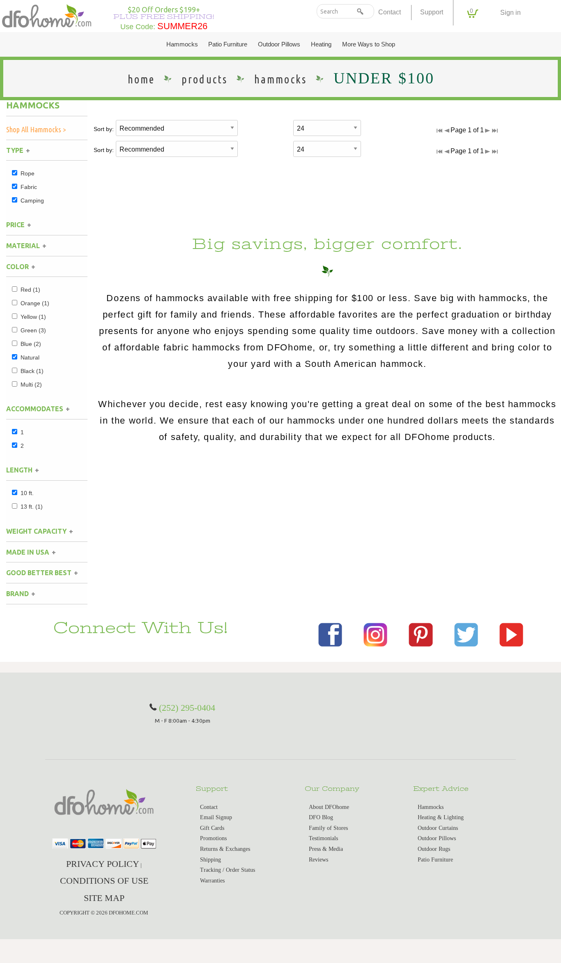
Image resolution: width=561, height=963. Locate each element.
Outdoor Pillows (279, 44)
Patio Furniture (227, 44)
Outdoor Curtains (438, 828)
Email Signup (216, 817)
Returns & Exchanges (225, 849)
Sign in (510, 12)
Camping (32, 200)
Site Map (104, 898)
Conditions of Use (104, 880)
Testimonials (323, 838)
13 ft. (32, 506)
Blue (31, 344)
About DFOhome (329, 807)
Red (30, 289)
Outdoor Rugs (434, 849)
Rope (27, 173)
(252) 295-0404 (187, 708)
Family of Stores (328, 828)
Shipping (210, 860)
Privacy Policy (102, 864)
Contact (389, 12)
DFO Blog (321, 817)
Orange (35, 303)
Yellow (33, 316)
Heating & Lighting (441, 817)
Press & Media (326, 849)
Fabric (29, 187)
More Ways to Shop (368, 44)
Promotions (213, 838)
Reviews (318, 860)
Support (431, 12)
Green (33, 330)
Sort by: (104, 129)
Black (32, 371)
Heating (321, 44)
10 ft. (27, 493)
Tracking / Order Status (227, 870)
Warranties (212, 881)
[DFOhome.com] (46, 15)
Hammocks (182, 44)
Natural (30, 357)
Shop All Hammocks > (36, 129)
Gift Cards (212, 828)
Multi (31, 384)
